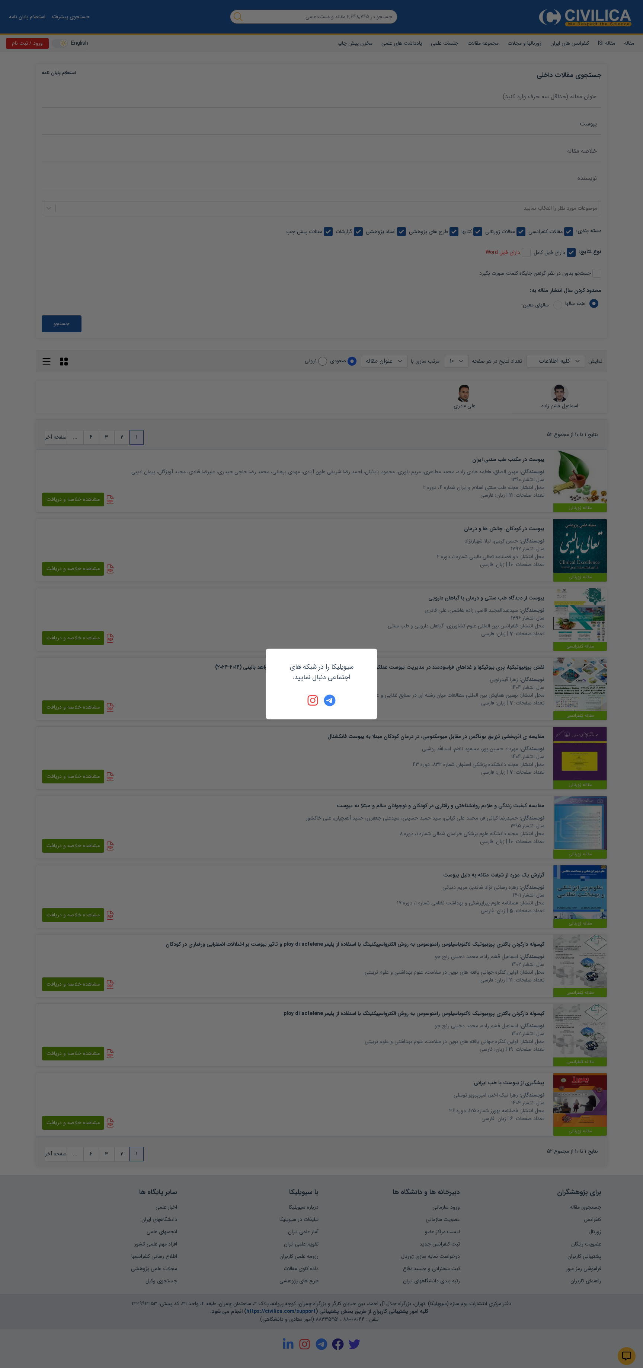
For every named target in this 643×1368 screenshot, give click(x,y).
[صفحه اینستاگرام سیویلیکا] (313, 700)
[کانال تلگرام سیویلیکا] (330, 700)
